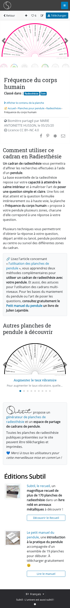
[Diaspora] (55, 135)
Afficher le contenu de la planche (25, 103)
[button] (3, 40)
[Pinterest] (48, 135)
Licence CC (23, 130)
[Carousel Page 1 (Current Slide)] (20, 391)
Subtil (19, 599)
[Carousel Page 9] (50, 391)
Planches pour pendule (31, 108)
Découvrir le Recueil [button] (46, 518)
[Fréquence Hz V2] (45, 65)
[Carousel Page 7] (42, 391)
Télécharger (58, 15)
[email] (63, 135)
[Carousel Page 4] (31, 391)
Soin (43, 93)
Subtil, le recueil (38, 486)
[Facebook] (41, 135)
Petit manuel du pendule (24, 306)
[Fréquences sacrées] (24, 65)
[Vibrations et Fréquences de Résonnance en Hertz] (55, 65)
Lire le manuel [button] (46, 574)
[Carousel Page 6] (39, 391)
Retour (10, 15)
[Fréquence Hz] (14, 65)
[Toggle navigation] (64, 5)
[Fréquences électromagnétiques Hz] (65, 65)
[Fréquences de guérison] (34, 65)
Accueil (12, 108)
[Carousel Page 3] (28, 391)
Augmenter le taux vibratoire (35, 380)
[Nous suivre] (35, 604)
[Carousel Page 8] (46, 391)
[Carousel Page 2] (24, 391)
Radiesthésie (31, 93)
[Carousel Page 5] (35, 391)
